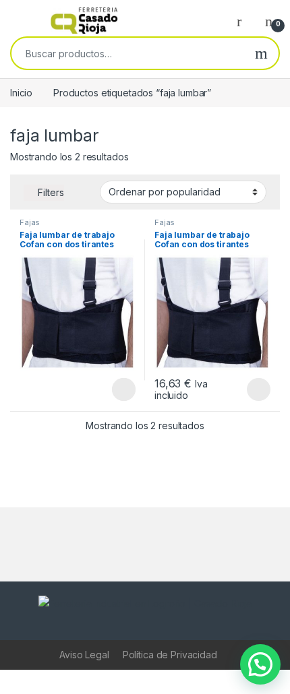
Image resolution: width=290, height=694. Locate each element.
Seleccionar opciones (244, 389)
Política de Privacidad (170, 654)
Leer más (124, 389)
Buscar (261, 53)
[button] (260, 664)
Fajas (30, 222)
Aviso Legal (84, 654)
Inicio (21, 92)
